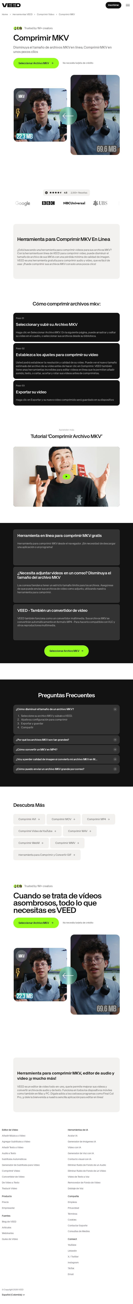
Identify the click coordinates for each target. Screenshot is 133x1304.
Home (5, 14)
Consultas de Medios (79, 1231)
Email (70, 1274)
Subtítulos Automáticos (14, 1159)
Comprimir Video (45, 14)
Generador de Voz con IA (81, 1153)
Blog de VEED (9, 1221)
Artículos (6, 1227)
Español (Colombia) (12, 1295)
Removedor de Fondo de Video (84, 1182)
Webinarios (8, 1233)
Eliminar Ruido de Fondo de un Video (87, 1170)
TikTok (71, 1268)
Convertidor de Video (13, 1176)
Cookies (72, 1219)
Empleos (72, 1202)
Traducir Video (9, 1188)
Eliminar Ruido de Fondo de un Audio (87, 1165)
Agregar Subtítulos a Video (16, 1141)
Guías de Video (10, 1239)
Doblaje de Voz (75, 1188)
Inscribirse (113, 5)
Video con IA (74, 1147)
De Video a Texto (10, 1182)
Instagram (73, 1262)
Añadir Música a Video (13, 1135)
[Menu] (128, 5)
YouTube (72, 1244)
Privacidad (73, 1208)
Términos (72, 1213)
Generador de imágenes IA (82, 1141)
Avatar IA (73, 1135)
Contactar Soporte (77, 1225)
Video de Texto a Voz (78, 1176)
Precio (5, 1202)
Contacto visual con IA (79, 1159)
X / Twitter (73, 1256)
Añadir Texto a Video (12, 1147)
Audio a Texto (9, 1153)
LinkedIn (72, 1250)
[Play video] (66, 477)
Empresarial (8, 1208)
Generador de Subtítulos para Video (21, 1165)
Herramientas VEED (22, 14)
